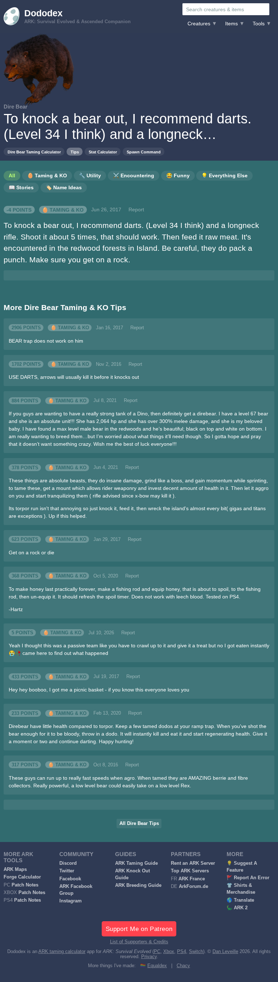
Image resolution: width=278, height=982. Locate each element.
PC (157, 951)
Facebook (70, 878)
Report (136, 209)
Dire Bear (16, 106)
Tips (75, 152)
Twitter (66, 870)
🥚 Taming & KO (63, 209)
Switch (196, 951)
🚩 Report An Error (248, 877)
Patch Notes (25, 885)
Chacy (183, 965)
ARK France (191, 878)
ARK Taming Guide (136, 863)
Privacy (149, 956)
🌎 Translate (240, 900)
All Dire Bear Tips (139, 823)
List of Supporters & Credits (139, 941)
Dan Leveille (225, 951)
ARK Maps (15, 869)
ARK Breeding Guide (138, 885)
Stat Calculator (103, 152)
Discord (68, 863)
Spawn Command (144, 152)
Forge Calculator (22, 877)
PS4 (181, 951)
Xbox (168, 951)
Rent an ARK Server (193, 863)
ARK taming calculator (61, 951)
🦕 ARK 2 (237, 907)
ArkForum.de (193, 886)
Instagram (70, 900)
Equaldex (157, 965)
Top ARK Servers (190, 870)
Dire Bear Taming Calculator (34, 152)
